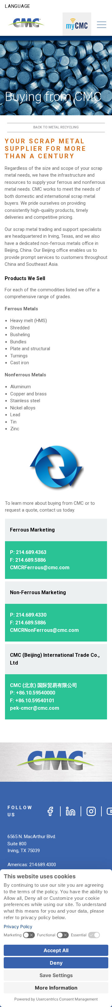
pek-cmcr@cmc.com (34, 708)
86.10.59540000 (37, 693)
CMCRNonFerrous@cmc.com (44, 630)
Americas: (31, 864)
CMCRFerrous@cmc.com (39, 567)
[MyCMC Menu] (77, 24)
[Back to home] (56, 762)
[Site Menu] (101, 24)
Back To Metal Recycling (56, 127)
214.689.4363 (31, 552)
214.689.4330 (31, 615)
